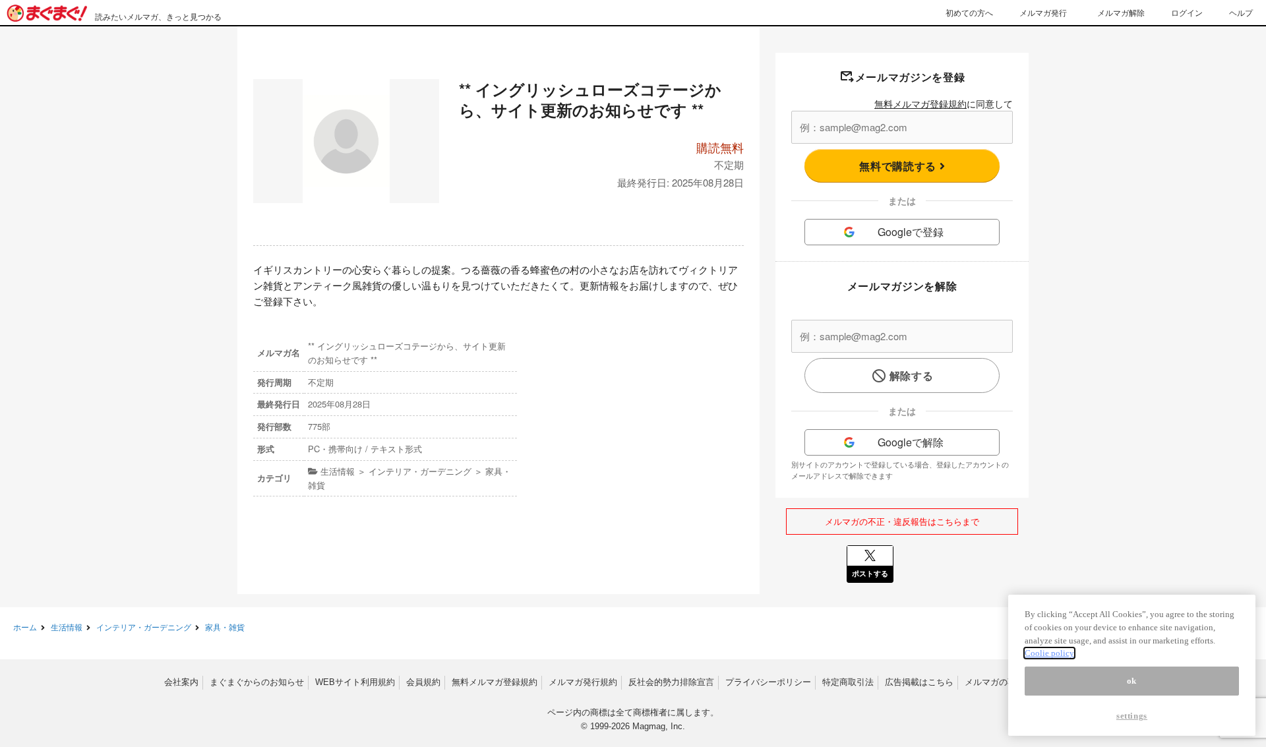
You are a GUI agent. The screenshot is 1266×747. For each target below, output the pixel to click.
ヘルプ (1241, 12)
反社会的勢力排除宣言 (671, 682)
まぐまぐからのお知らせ (257, 682)
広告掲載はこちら (919, 682)
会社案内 (181, 682)
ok (1132, 681)
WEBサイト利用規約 (355, 682)
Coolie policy (1049, 653)
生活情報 (66, 626)
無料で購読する (899, 165)
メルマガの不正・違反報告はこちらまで (902, 521)
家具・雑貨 (225, 626)
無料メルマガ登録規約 (920, 103)
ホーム (25, 626)
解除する (911, 375)
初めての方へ (969, 12)
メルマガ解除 (1121, 12)
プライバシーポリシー (768, 682)
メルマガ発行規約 (583, 682)
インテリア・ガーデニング (143, 626)
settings (1131, 716)
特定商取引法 (848, 682)
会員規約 (423, 682)
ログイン (1187, 12)
